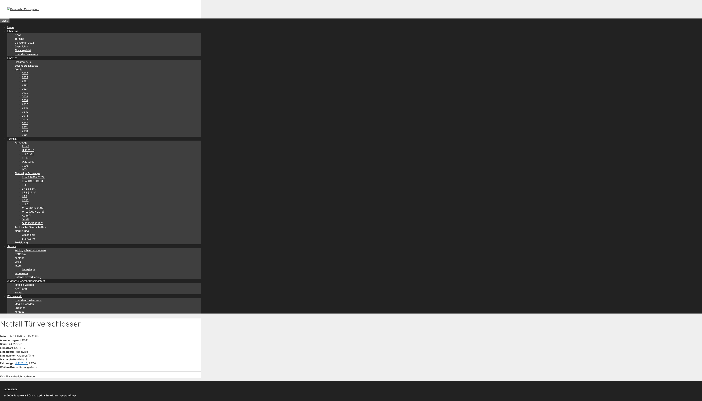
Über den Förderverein (28, 300)
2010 (25, 131)
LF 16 (25, 200)
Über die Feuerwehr (26, 54)
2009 (25, 134)
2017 (25, 104)
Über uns (12, 31)
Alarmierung (22, 230)
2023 (25, 81)
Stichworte (28, 238)
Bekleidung (21, 242)
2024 (25, 77)
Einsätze (12, 57)
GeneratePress (67, 395)
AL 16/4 (26, 215)
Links (18, 261)
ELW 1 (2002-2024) (33, 177)
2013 (25, 119)
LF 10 (25, 157)
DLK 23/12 (28, 161)
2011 (25, 127)
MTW (25, 169)
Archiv (18, 69)
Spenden (20, 307)
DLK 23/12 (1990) (32, 223)
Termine (19, 38)
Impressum (21, 273)
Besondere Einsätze (26, 65)
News (18, 34)
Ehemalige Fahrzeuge (27, 173)
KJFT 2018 (21, 288)
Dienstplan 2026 (24, 42)
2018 (25, 100)
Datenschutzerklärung (28, 277)
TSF (24, 184)
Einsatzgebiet (23, 50)
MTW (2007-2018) (33, 211)
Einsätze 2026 (23, 61)
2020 (25, 92)
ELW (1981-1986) (32, 180)
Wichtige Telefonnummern (30, 250)
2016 (25, 107)
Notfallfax (20, 253)
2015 (25, 111)
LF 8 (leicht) (29, 188)
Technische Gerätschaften (30, 227)
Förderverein (14, 296)
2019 (25, 96)
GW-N (25, 219)
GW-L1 (26, 165)
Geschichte (21, 46)
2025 (25, 73)
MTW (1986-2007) (33, 207)
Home (10, 27)
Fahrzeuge (21, 142)
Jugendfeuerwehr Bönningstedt (26, 280)
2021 (25, 88)
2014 (25, 115)
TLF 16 (26, 204)
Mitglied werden (24, 284)
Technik (12, 138)
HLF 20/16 (28, 150)
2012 (25, 123)
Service (11, 246)
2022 (25, 84)
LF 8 (24, 196)
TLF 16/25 (28, 154)
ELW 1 (25, 146)
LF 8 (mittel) (29, 192)
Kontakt (19, 257)
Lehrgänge (28, 269)
